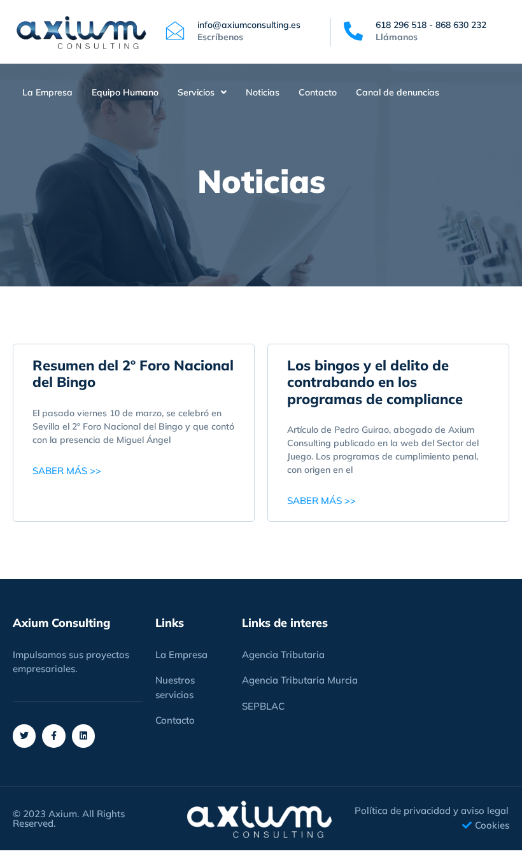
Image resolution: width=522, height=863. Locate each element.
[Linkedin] (83, 735)
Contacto (318, 92)
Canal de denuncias (397, 92)
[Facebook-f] (53, 735)
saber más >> (66, 471)
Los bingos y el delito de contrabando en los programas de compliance (375, 382)
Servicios (196, 92)
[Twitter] (24, 735)
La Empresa (47, 92)
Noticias (262, 92)
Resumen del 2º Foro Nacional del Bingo (133, 373)
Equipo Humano (125, 92)
